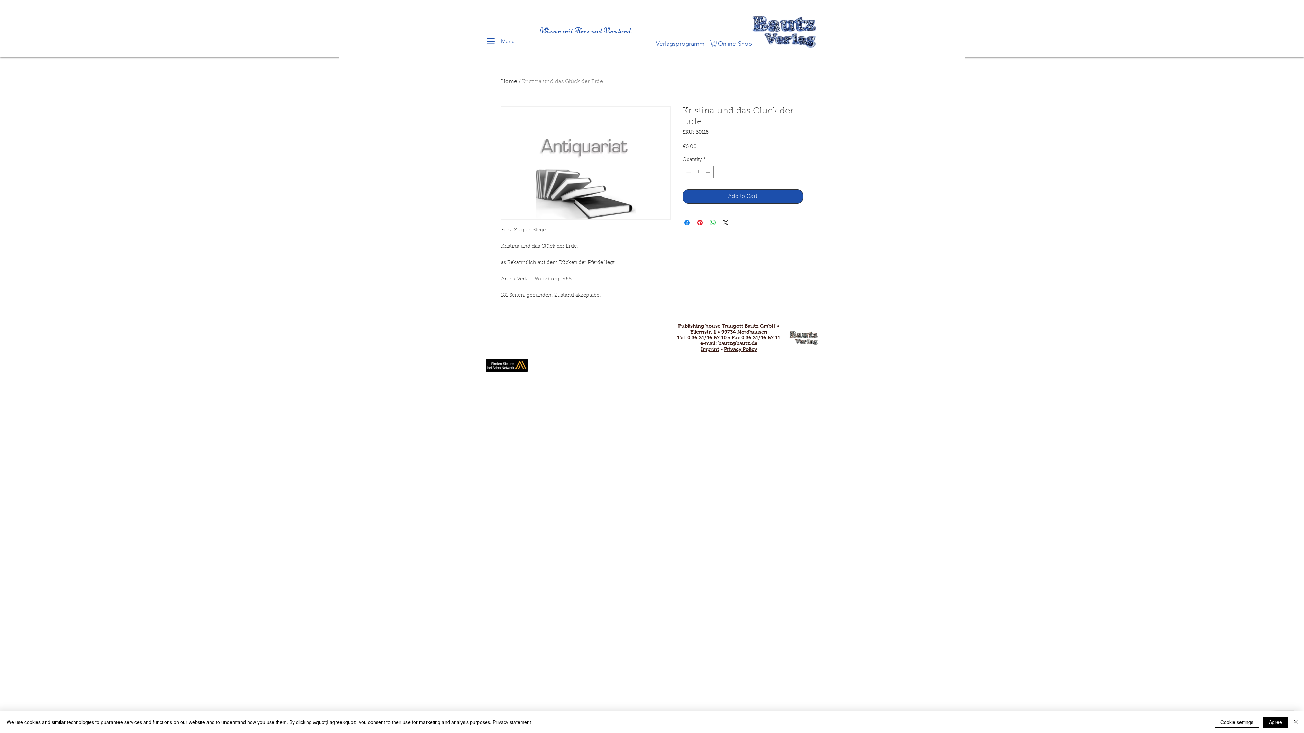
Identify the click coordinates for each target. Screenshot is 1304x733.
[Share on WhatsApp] (713, 223)
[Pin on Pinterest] (700, 223)
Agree (1275, 722)
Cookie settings (1236, 722)
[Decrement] (688, 172)
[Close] (1296, 722)
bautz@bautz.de (737, 343)
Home (509, 81)
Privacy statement (512, 722)
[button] (714, 43)
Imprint (710, 349)
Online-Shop (735, 44)
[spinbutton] (698, 172)
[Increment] (708, 172)
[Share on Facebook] (687, 223)
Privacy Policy (740, 349)
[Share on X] (726, 223)
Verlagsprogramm (680, 44)
